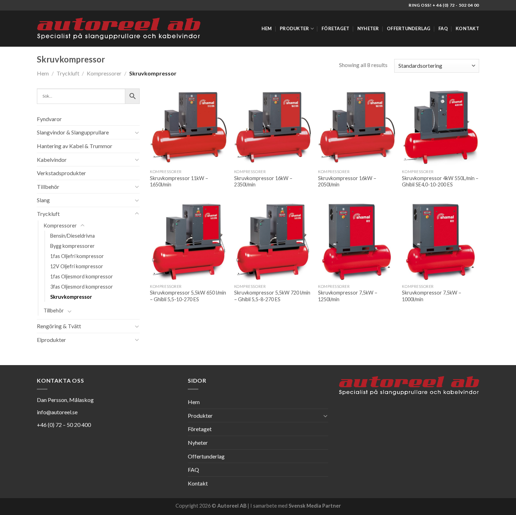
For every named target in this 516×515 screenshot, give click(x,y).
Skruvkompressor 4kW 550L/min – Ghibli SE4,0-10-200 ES (440, 181)
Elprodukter (51, 339)
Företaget (335, 28)
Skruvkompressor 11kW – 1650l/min (179, 181)
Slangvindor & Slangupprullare (73, 132)
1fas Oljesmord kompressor (81, 276)
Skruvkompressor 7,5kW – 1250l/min (347, 296)
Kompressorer (104, 73)
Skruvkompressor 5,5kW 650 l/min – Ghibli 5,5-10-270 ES (188, 296)
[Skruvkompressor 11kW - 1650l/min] (188, 127)
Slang (43, 200)
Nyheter (368, 28)
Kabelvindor (52, 159)
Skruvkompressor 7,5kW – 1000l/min (431, 296)
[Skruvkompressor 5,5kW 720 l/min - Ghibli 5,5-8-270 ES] (272, 241)
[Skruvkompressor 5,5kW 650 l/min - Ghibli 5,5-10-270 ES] (188, 241)
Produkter (294, 28)
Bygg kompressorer (72, 246)
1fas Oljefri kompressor (77, 256)
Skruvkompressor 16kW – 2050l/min (347, 181)
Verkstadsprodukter (61, 173)
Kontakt (467, 28)
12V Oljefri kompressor (76, 266)
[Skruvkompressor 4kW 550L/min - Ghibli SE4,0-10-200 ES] (440, 127)
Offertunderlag (409, 28)
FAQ (443, 28)
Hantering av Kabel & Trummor (74, 146)
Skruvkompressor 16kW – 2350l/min (263, 181)
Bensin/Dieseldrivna (72, 236)
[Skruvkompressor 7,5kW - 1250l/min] (356, 241)
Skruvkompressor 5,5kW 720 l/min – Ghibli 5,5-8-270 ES (272, 296)
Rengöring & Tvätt (59, 326)
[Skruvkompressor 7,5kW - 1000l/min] (440, 241)
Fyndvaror (49, 118)
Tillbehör (48, 186)
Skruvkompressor (71, 297)
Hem (267, 28)
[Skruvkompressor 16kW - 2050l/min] (356, 127)
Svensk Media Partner (315, 506)
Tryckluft (68, 73)
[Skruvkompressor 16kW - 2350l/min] (272, 127)
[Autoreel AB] (118, 29)
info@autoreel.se (57, 412)
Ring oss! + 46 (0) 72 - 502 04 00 (444, 5)
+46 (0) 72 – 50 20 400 (64, 424)
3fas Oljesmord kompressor (81, 287)
